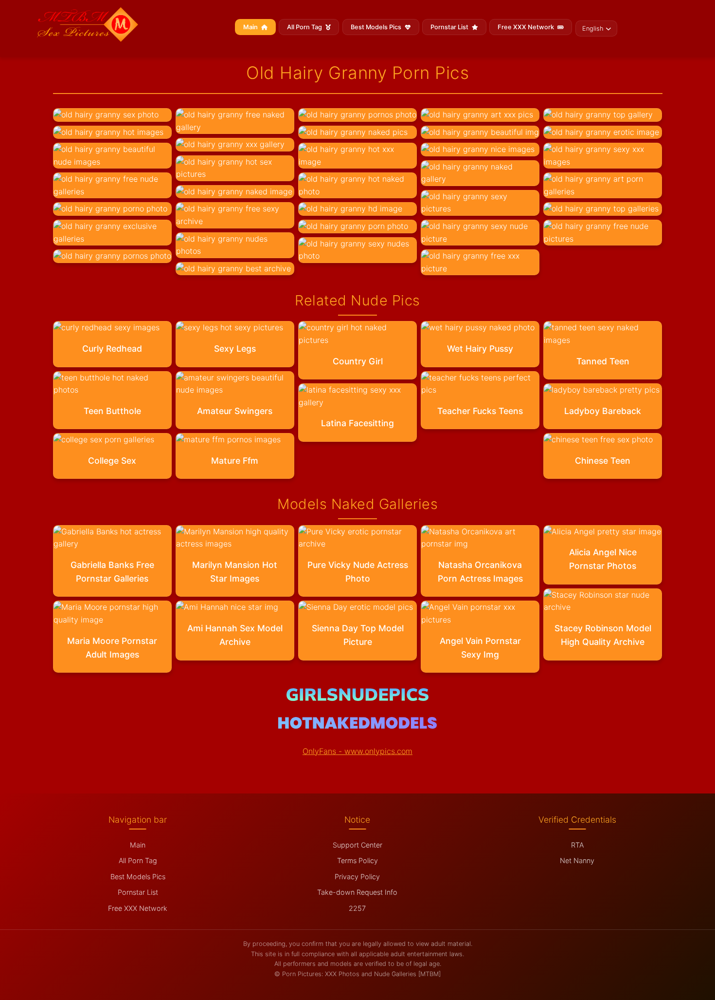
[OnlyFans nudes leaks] (357, 698)
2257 (357, 908)
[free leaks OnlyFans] (357, 726)
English (592, 28)
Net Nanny (577, 860)
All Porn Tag (305, 27)
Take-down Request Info (357, 892)
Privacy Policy (357, 876)
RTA (577, 845)
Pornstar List (450, 27)
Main (251, 27)
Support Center (357, 845)
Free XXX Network (526, 27)
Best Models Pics (377, 27)
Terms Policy (357, 860)
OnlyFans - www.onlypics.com (357, 751)
